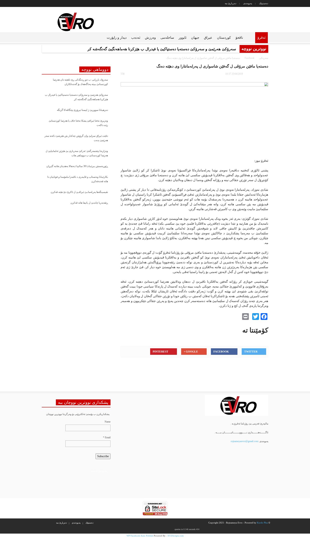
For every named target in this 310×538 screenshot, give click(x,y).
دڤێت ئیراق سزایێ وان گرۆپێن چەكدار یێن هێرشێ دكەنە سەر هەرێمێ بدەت (76, 138)
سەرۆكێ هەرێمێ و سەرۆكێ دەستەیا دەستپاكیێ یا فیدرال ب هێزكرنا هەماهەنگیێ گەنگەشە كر (76, 97)
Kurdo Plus (262, 522)
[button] (42, 37)
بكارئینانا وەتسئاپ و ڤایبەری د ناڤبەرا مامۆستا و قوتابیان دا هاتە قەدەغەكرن (77, 179)
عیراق (208, 37)
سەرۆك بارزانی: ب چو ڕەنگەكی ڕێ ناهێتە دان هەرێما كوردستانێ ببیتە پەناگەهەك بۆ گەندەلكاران (80, 82)
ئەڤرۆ (261, 37)
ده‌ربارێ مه (230, 3)
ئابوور (182, 37)
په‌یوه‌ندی (247, 3)
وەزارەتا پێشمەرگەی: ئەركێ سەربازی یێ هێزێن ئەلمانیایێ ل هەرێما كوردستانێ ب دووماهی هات (77, 153)
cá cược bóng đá (98, 471)
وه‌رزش (150, 37)
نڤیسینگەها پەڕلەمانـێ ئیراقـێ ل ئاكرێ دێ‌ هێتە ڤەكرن (79, 192)
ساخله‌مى (167, 37)
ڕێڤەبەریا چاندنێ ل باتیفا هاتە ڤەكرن (89, 202)
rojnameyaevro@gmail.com (244, 441)
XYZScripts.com (175, 535)
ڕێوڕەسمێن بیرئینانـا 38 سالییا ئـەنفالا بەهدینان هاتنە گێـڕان (77, 166)
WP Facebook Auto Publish (140, 535)
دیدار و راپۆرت (117, 37)
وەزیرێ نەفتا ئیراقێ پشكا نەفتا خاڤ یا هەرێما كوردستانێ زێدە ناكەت (78, 123)
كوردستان (224, 37)
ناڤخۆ (239, 37)
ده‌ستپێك (263, 3)
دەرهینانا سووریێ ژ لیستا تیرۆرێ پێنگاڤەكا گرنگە (82, 110)
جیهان (195, 37)
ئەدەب (135, 37)
